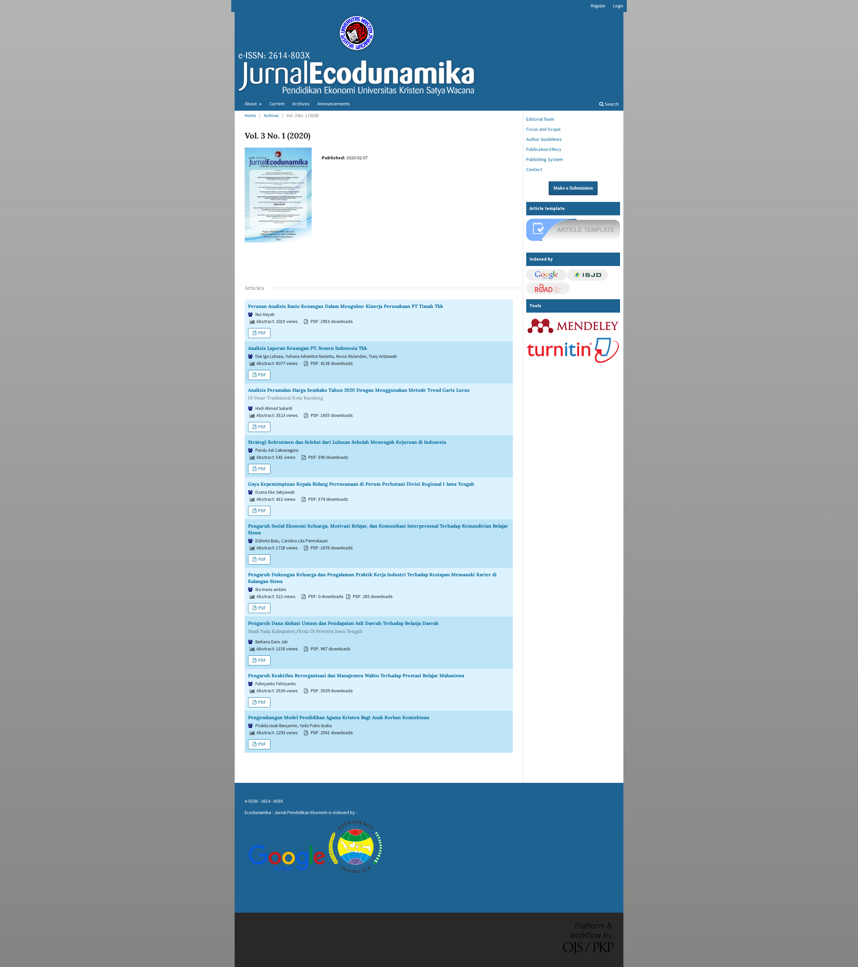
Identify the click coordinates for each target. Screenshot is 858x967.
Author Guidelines (544, 139)
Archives (301, 104)
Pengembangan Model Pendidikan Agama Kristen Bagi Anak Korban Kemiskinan (338, 717)
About (251, 104)
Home (250, 115)
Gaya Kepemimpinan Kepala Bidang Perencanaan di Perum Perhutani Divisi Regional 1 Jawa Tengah (361, 484)
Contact (534, 169)
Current (277, 104)
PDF (261, 333)
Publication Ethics (543, 149)
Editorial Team (540, 119)
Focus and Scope (543, 129)
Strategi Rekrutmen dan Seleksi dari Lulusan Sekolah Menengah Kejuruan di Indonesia (347, 442)
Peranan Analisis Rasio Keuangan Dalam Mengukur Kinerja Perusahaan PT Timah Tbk (345, 306)
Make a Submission (573, 188)
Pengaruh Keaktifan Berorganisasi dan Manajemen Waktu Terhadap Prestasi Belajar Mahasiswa (356, 676)
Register (598, 6)
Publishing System (544, 159)
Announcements (333, 104)
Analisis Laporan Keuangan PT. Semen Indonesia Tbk (307, 348)
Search (611, 104)
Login (618, 6)
